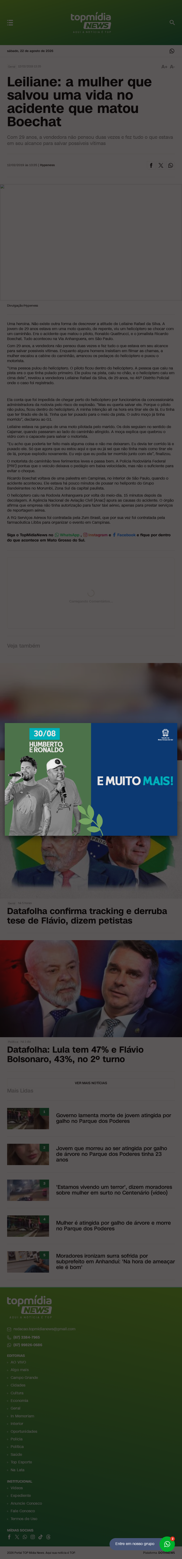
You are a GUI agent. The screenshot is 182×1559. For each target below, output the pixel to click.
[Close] (177, 723)
